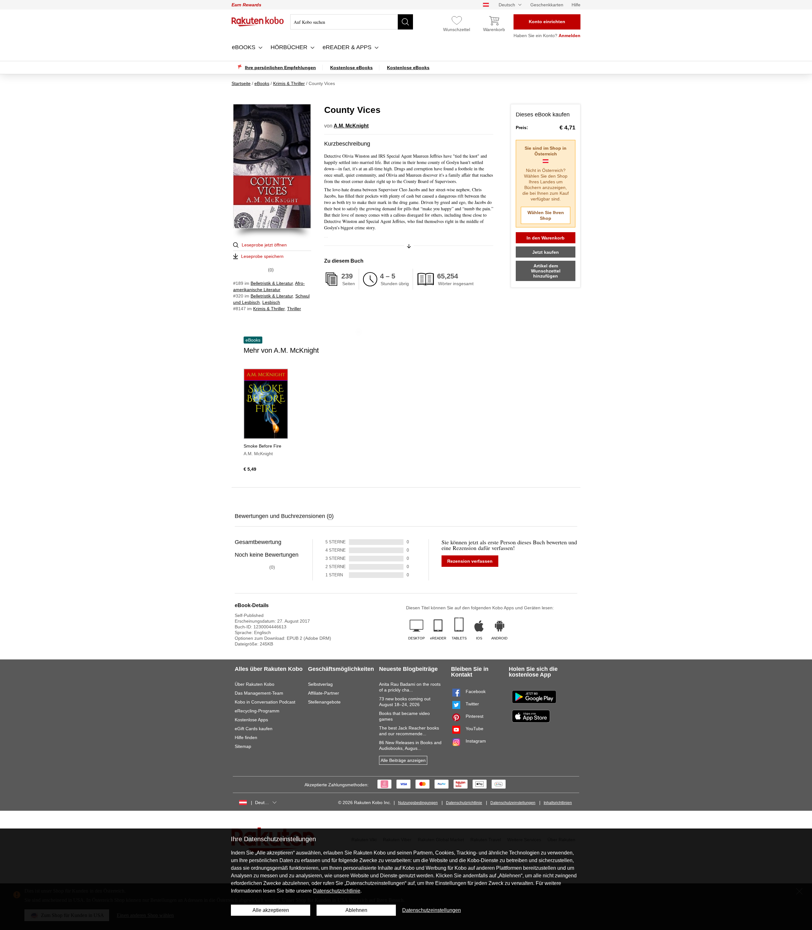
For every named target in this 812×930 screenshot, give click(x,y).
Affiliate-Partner (323, 693)
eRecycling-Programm (257, 710)
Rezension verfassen (470, 561)
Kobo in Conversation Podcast (265, 701)
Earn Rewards (246, 4)
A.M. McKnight (351, 125)
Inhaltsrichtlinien (558, 803)
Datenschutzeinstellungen (512, 803)
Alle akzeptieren (270, 910)
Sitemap (243, 746)
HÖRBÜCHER (290, 47)
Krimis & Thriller (269, 308)
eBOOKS (244, 47)
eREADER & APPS (348, 47)
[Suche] (405, 21)
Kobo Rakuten (258, 21)
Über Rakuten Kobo (254, 684)
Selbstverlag (320, 684)
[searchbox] (351, 21)
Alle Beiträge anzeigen (403, 760)
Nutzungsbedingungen (418, 803)
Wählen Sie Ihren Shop (545, 215)
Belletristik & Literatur (272, 283)
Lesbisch (271, 302)
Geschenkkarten (546, 4)
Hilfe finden (246, 737)
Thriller (294, 308)
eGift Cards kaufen (253, 728)
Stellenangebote (324, 701)
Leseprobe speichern (262, 256)
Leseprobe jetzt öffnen (264, 244)
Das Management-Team (259, 693)
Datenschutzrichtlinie (464, 803)
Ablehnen (356, 910)
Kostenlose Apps (251, 719)
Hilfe (576, 4)
